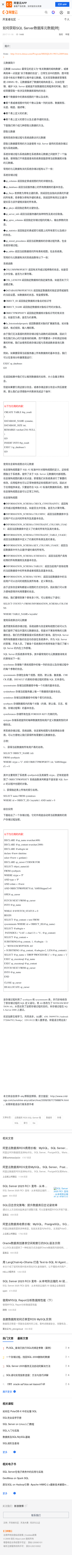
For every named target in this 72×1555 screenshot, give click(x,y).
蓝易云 (6, 1214)
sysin (5, 1195)
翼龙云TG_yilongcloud (13, 1328)
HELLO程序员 (9, 1271)
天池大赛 (24, 1522)
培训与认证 (35, 1522)
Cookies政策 (31, 1534)
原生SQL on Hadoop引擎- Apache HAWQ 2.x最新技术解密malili (36, 1484)
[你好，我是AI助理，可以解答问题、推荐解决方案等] (53, 12)
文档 (5, 1522)
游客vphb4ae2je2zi (11, 1157)
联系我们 (36, 1515)
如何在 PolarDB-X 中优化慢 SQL (20, 1411)
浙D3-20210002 (33, 1546)
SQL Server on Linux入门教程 (18, 1424)
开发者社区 (14, 1522)
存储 (59, 1117)
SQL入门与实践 (11, 1430)
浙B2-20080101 (35, 1542)
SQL (17, 1122)
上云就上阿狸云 (10, 1176)
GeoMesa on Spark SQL (16, 1478)
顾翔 (5, 1309)
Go (34, 1122)
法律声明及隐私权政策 (13, 1534)
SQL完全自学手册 (12, 1417)
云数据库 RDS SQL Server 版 (28, 1117)
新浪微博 (19, 1506)
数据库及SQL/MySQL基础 (16, 1436)
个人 (66, 19)
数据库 (49, 1117)
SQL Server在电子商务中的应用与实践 (23, 1471)
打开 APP (62, 4)
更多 (5, 1452)
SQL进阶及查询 (11, 1443)
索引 (26, 1122)
